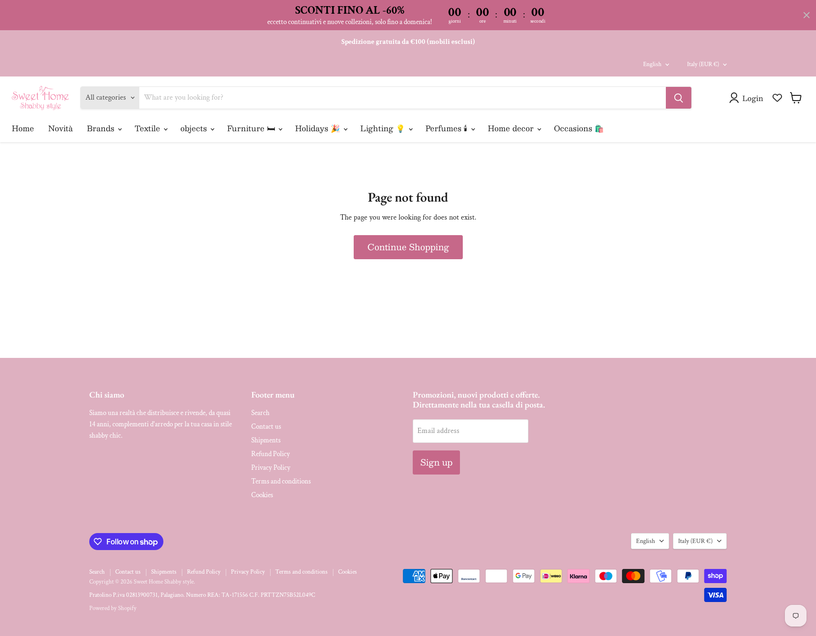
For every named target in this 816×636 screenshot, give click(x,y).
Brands (102, 128)
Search (260, 412)
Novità (60, 128)
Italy (703, 64)
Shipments (265, 440)
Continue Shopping (408, 247)
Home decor (512, 128)
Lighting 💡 (384, 128)
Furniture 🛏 (252, 128)
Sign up (436, 462)
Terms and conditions (281, 481)
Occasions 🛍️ (579, 128)
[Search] (678, 98)
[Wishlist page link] (777, 97)
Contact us (266, 426)
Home (23, 128)
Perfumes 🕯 (447, 128)
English (652, 64)
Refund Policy (270, 453)
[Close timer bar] (806, 15)
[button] (748, 97)
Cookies (262, 495)
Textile (148, 128)
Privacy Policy (270, 467)
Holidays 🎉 (318, 128)
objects (194, 128)
